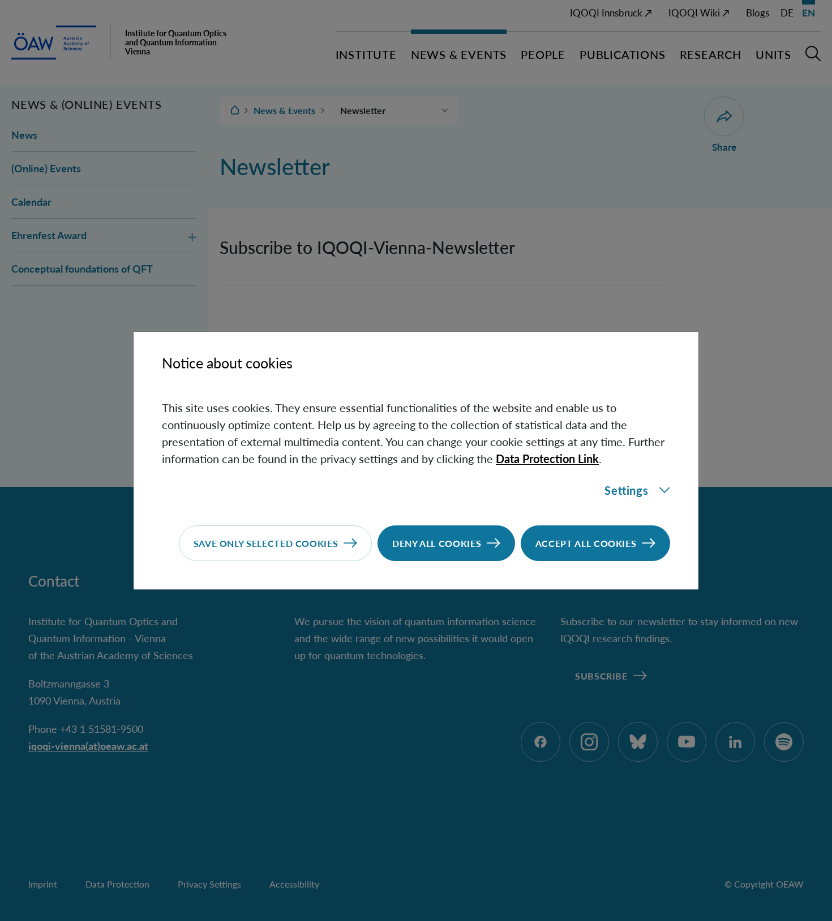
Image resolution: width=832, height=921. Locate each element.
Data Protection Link (547, 458)
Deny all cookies (436, 543)
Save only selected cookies (266, 543)
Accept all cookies (586, 543)
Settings (626, 490)
